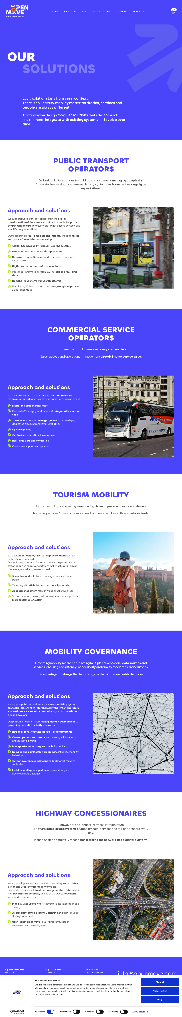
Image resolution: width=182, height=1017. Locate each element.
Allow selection (160, 991)
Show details (139, 1012)
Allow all (160, 982)
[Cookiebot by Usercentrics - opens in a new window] (17, 1012)
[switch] (76, 1012)
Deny (159, 999)
